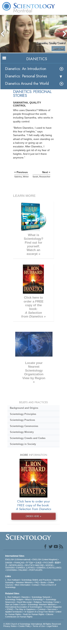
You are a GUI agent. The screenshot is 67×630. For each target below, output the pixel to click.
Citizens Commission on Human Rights (29, 615)
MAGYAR (39, 565)
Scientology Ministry (22, 432)
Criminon (42, 609)
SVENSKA (9, 568)
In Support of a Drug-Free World (39, 612)
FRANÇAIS (19, 563)
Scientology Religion (14, 599)
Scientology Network (41, 597)
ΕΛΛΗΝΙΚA (11, 570)
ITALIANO (22, 570)
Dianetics (25, 597)
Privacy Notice (10, 626)
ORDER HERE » (33, 516)
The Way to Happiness (25, 609)
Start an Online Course (15, 604)
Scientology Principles (23, 414)
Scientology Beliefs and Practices (36, 580)
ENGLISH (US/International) (18, 559)
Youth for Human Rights (33, 614)
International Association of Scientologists (23, 607)
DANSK (8, 563)
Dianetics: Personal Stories (26, 76)
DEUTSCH (30, 565)
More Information (22, 585)
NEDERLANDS (16, 565)
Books (43, 582)
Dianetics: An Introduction (25, 68)
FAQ (37, 582)
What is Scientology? (34, 599)
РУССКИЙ (48, 563)
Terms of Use (39, 626)
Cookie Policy (24, 626)
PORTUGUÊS (35, 570)
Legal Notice (52, 626)
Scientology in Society (23, 444)
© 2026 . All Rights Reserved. (32, 624)
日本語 (38, 563)
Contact (35, 585)
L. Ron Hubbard (12, 580)
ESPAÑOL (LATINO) (25, 568)
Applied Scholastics (14, 612)
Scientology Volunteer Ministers (42, 604)
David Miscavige (24, 602)
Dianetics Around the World (27, 83)
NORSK (49, 565)
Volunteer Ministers (24, 582)
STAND (10, 609)
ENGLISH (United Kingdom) (45, 559)
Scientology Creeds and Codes (27, 438)
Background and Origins (24, 408)
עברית (29, 562)
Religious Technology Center (47, 602)
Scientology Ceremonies (24, 426)
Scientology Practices (22, 420)
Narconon (51, 609)
